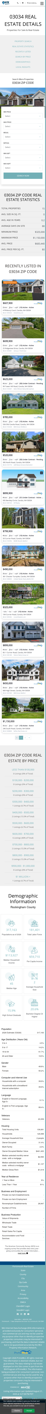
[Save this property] (41, 282)
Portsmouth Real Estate (23, 1266)
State (23, 1270)
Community (23, 1286)
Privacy (23, 1294)
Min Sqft (7, 153)
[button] (42, 3)
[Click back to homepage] (5, 2)
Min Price (7, 112)
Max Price (7, 122)
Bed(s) (6, 132)
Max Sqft (7, 164)
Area (23, 1290)
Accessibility (23, 1298)
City (23, 1278)
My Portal (33, 3)
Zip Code (23, 1282)
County (23, 1274)
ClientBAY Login (23, 1306)
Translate (40, 1398)
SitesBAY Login (23, 1310)
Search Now (23, 175)
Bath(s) (6, 143)
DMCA (23, 1302)
